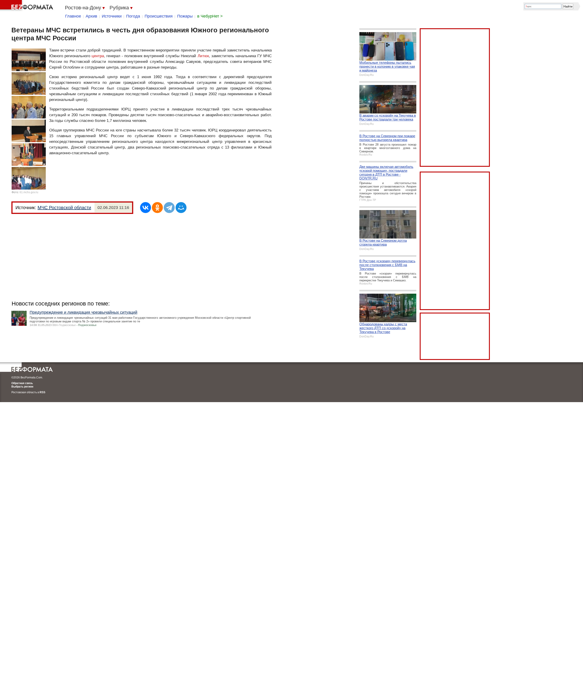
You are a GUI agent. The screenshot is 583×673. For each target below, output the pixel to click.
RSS (42, 392)
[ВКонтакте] (145, 207)
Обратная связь (22, 383)
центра (98, 56)
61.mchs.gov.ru (29, 192)
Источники (112, 16)
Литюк (203, 56)
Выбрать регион (22, 386)
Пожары (185, 16)
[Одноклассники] (157, 207)
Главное (73, 16)
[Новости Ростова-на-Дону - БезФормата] (27, 5)
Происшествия (159, 16)
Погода (133, 16)
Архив (91, 16)
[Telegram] (169, 207)
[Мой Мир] (181, 207)
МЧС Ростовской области (64, 207)
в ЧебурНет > (210, 16)
